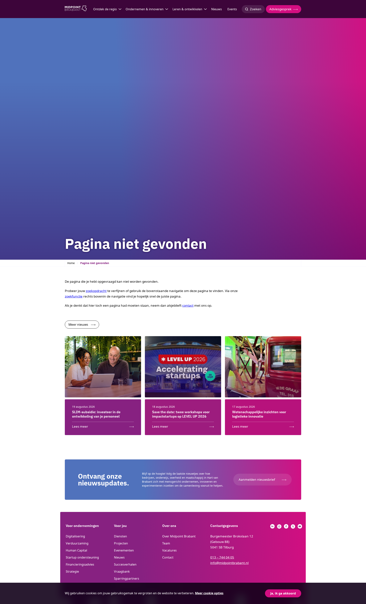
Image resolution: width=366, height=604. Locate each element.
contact (187, 305)
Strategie (72, 571)
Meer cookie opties (209, 593)
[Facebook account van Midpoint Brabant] (286, 527)
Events (232, 9)
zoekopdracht (96, 291)
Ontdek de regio (105, 9)
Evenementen (124, 550)
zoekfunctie (74, 296)
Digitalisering (75, 536)
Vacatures (169, 550)
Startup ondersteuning (82, 557)
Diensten (120, 536)
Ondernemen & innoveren (145, 9)
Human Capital (76, 550)
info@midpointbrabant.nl (229, 563)
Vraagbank (122, 571)
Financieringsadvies (80, 564)
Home (71, 263)
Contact (167, 557)
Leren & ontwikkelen (187, 9)
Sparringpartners (126, 578)
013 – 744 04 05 (222, 557)
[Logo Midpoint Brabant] (76, 9)
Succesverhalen (125, 564)
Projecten (121, 543)
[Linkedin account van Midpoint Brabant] (272, 527)
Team (166, 543)
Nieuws (216, 9)
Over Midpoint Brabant (179, 536)
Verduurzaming (77, 543)
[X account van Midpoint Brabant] (293, 527)
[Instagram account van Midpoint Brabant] (279, 527)
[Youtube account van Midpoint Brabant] (300, 527)
